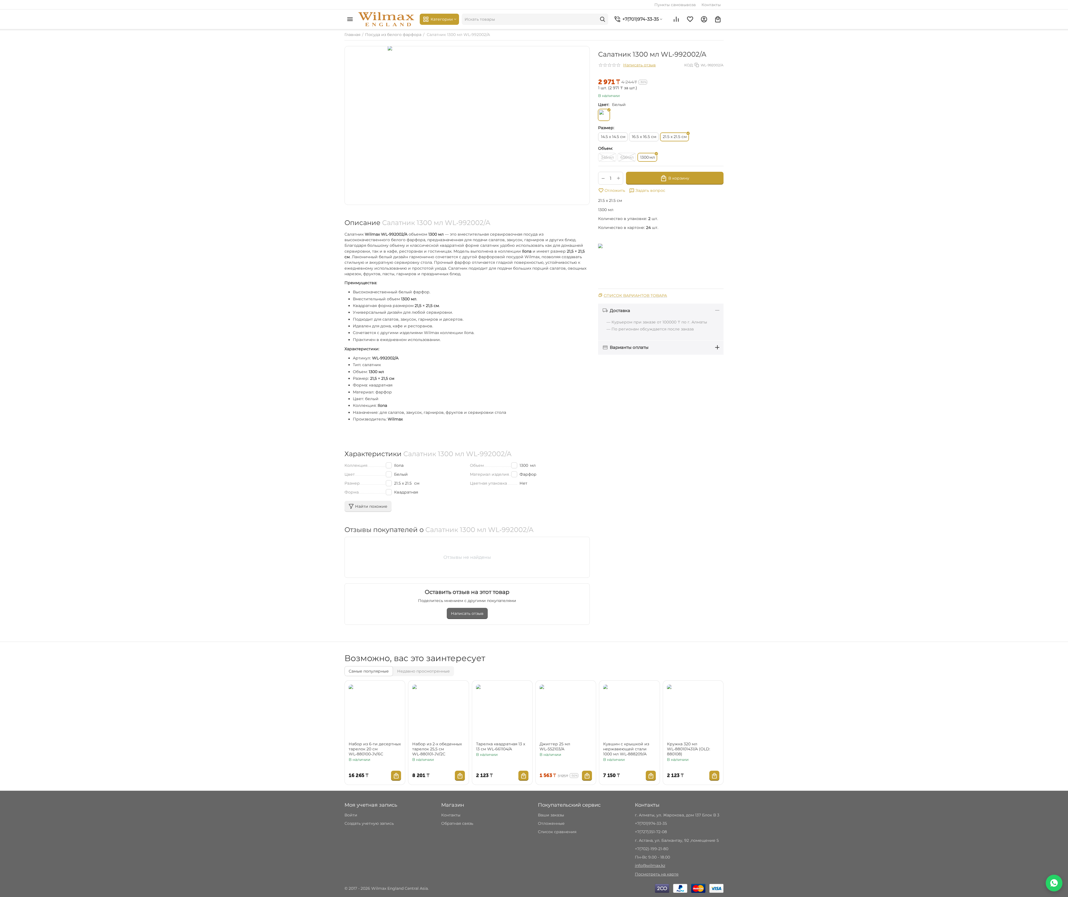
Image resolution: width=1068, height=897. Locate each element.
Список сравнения (557, 831)
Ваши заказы (551, 815)
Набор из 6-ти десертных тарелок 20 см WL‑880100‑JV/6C (375, 748)
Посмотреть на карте (657, 874)
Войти (350, 815)
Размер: (606, 127)
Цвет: (603, 104)
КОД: (688, 65)
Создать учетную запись (369, 823)
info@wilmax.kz (650, 865)
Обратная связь (457, 823)
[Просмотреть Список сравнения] (676, 19)
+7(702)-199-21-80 (651, 848)
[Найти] (603, 19)
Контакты (711, 4)
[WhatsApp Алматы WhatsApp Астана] (1054, 883)
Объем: (605, 148)
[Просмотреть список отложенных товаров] (690, 19)
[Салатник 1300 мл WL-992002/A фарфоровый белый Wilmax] (467, 125)
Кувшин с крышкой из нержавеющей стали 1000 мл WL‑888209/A (626, 748)
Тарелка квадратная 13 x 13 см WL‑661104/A (500, 746)
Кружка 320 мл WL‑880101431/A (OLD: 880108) (688, 748)
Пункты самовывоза (675, 4)
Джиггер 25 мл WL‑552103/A (555, 746)
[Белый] (604, 115)
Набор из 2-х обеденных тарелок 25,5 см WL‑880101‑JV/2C (437, 748)
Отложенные (551, 823)
